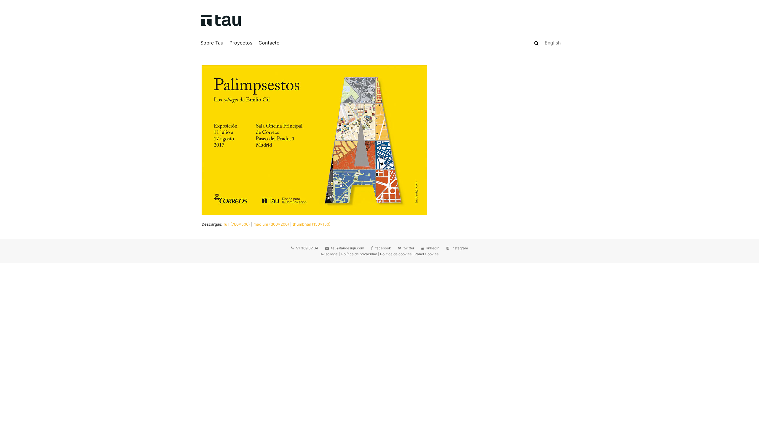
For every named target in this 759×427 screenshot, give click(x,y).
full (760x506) (237, 224)
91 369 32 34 (307, 248)
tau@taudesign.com (347, 248)
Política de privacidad (359, 254)
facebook (383, 248)
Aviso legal (329, 254)
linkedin (432, 248)
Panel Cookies (426, 254)
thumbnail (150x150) (312, 224)
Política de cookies (396, 254)
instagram (460, 248)
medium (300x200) (271, 224)
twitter (409, 248)
